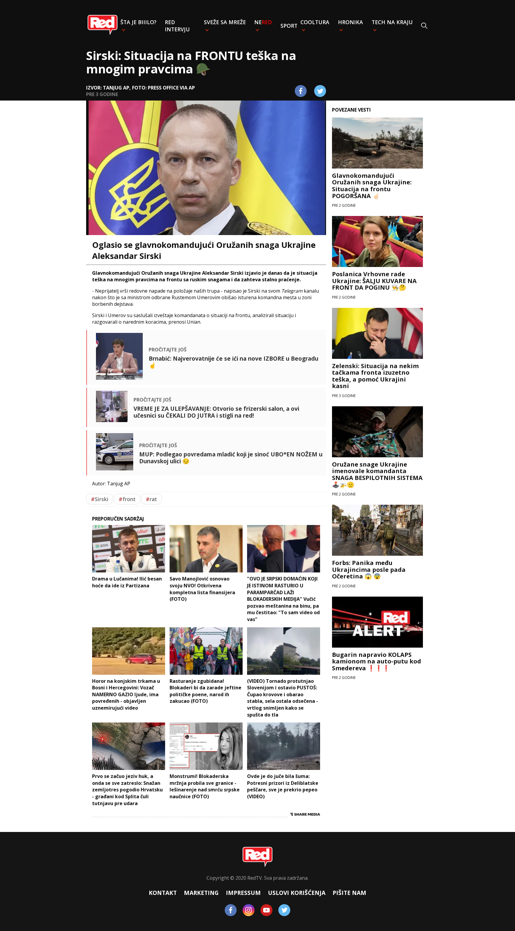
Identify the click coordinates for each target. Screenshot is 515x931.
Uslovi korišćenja (296, 893)
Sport (288, 25)
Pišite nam (349, 893)
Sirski (99, 499)
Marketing (201, 893)
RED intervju (177, 25)
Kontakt (163, 893)
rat (151, 499)
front (127, 499)
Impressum (243, 893)
